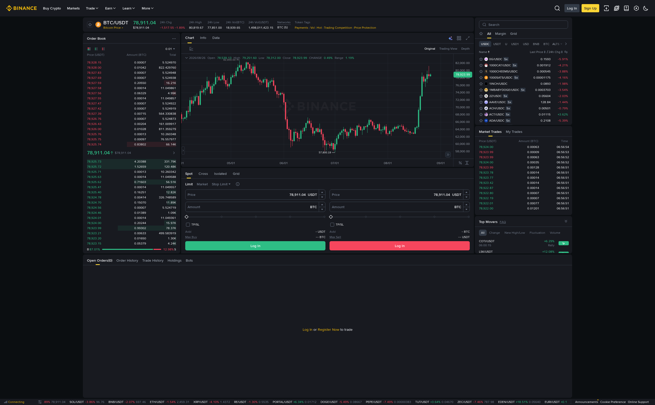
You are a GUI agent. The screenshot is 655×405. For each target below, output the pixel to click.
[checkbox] (192, 224)
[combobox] (268, 49)
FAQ (503, 222)
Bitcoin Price (112, 28)
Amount (194, 207)
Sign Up (590, 8)
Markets (73, 8)
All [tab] (489, 33)
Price (191, 194)
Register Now (328, 329)
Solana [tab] (543, 33)
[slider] (255, 217)
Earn (108, 8)
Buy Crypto (52, 8)
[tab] (189, 38)
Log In (572, 8)
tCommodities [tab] (523, 33)
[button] (322, 192)
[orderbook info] (174, 153)
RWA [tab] (556, 33)
